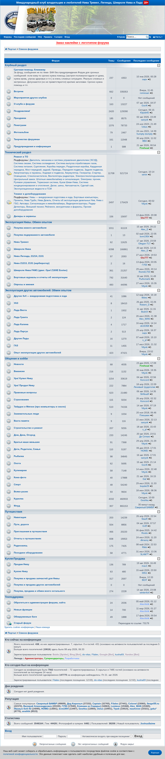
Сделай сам (87, 185)
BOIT (144, 580)
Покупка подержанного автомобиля (34, 235)
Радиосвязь (21, 545)
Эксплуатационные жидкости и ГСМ (33, 188)
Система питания (23, 166)
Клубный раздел (15, 65)
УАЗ (16, 303)
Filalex (95, 654)
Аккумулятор (71, 172)
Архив (121, 37)
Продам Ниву (21, 564)
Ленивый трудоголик (144, 387)
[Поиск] (147, 37)
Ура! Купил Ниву (23, 378)
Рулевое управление (25, 182)
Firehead (144, 148)
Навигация (20, 517)
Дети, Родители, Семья (27, 449)
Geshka (145, 500)
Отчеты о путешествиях (27, 538)
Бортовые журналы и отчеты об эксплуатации (41, 277)
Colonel (132, 703)
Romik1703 (144, 272)
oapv (144, 79)
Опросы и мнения (24, 284)
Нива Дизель (44, 200)
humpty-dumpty (145, 134)
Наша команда (43, 627)
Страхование (21, 399)
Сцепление (40, 166)
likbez (144, 297)
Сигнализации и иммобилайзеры (47, 203)
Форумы (8, 37)
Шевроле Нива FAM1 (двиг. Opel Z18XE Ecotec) (40, 270)
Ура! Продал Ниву (24, 385)
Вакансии (19, 371)
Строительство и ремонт (28, 428)
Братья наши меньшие (27, 442)
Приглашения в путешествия (30, 531)
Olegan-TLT (144, 243)
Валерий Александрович (37, 706)
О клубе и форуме (24, 104)
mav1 (144, 566)
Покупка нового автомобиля (30, 227)
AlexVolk (144, 604)
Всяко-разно (21, 491)
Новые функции (23, 609)
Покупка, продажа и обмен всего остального (39, 591)
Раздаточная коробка (77, 166)
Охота (17, 463)
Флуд (67, 37)
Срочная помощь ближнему (29, 69)
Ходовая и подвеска (53, 172)
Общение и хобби (16, 358)
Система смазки (22, 163)
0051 (144, 573)
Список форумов (28, 49)
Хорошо (155, 752)
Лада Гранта (21, 317)
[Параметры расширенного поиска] (150, 37)
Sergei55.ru (153, 703)
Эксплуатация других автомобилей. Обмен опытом (38, 290)
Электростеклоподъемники (89, 176)
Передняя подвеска (72, 169)
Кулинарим (20, 470)
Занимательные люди (26, 413)
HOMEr (144, 450)
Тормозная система (47, 182)
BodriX (144, 311)
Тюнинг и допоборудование (30, 194)
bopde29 (144, 486)
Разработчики (72, 658)
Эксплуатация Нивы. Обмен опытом (28, 222)
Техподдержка (14, 597)
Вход (8, 731)
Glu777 (144, 217)
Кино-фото (20, 477)
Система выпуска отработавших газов (76, 163)
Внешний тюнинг (35, 206)
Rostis (144, 533)
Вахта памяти (21, 420)
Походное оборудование (28, 552)
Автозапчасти (72, 185)
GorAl (144, 105)
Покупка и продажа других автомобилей (37, 584)
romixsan (144, 93)
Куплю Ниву (21, 571)
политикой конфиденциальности (20, 754)
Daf (144, 479)
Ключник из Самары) (89, 706)
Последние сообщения (25, 37)
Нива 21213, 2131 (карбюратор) (31, 263)
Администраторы (34, 658)
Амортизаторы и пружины (27, 172)
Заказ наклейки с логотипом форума (82, 42)
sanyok (144, 119)
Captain (96, 703)
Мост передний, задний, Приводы (43, 169)
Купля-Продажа (15, 558)
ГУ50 (144, 264)
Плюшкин (145, 415)
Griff (144, 526)
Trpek (116, 708)
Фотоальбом (21, 132)
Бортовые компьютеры (86, 197)
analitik (26, 711)
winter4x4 (145, 592)
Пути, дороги (21, 524)
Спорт (17, 484)
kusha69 (119, 654)
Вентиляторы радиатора (61, 176)
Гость (158, 37)
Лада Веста (20, 310)
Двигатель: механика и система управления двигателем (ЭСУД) (63, 160)
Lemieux (115, 706)
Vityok (144, 203)
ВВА (144, 141)
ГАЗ (16, 345)
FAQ (40, 37)
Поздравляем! (22, 111)
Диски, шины (57, 185)
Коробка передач (56, 166)
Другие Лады (21, 338)
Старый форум (22, 623)
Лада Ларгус (21, 331)
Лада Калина (21, 324)
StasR (144, 519)
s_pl (144, 340)
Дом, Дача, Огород (24, 435)
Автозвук (24, 203)
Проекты (18, 200)
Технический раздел (18, 152)
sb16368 (144, 326)
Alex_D (144, 229)
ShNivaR (144, 394)
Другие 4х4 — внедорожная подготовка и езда (40, 296)
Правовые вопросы (25, 392)
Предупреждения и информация (32, 146)
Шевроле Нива (22, 249)
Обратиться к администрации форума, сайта (39, 602)
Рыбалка (19, 456)
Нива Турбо (30, 200)
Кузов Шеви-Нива (68, 182)
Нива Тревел (21, 242)
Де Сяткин (144, 436)
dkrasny (145, 540)
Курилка (18, 498)
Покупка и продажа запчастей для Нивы (37, 578)
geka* (153, 708)
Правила (48, 37)
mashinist (135, 708)
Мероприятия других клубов (30, 97)
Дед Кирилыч (74, 703)
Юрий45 (144, 112)
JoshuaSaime (147, 723)
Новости (19, 364)
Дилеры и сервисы (25, 216)
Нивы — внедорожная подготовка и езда (51, 197)
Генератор (85, 172)
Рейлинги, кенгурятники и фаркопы (63, 206)
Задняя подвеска (94, 169)
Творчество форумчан (27, 139)
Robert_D (145, 304)
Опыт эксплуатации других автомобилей (37, 352)
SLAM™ (144, 554)
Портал (11, 49)
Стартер (96, 172)
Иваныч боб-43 (22, 708)
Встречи (18, 91)
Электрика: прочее (90, 179)
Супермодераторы (53, 658)
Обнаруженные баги (25, 616)
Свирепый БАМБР (144, 507)
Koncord (144, 380)
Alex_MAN (144, 318)
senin (144, 174)
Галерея (58, 37)
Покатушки (20, 125)
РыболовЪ (144, 279)
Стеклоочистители (37, 176)
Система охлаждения (43, 163)
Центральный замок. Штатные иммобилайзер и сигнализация (46, 179)
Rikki (144, 547)
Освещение (20, 176)
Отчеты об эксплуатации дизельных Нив (73, 200)
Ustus (144, 126)
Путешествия (13, 511)
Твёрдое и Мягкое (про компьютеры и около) (40, 406)
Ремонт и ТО (21, 156)
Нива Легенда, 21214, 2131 (29, 256)
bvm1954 (144, 236)
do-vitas (86, 654)
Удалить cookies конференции (19, 627)
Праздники (20, 118)
